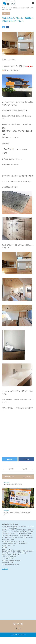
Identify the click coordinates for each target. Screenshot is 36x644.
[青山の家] (9, 2)
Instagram (19, 628)
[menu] (33, 3)
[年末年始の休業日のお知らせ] (10, 468)
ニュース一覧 (27, 476)
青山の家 (18, 624)
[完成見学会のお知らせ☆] (26, 468)
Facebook (17, 628)
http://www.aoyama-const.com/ (10, 564)
